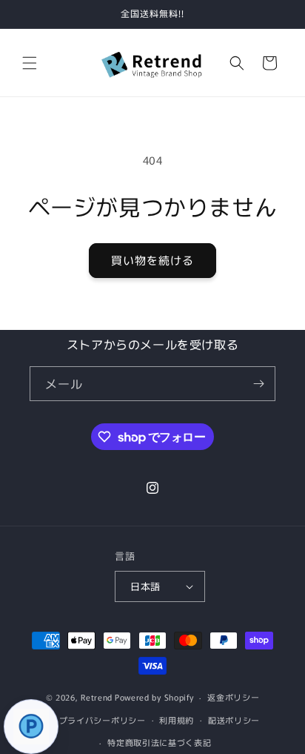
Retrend (97, 697)
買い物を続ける (152, 260)
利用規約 (176, 720)
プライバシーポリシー (102, 720)
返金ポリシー (233, 697)
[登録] (258, 383)
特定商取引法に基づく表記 (159, 742)
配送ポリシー (234, 720)
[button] (29, 63)
